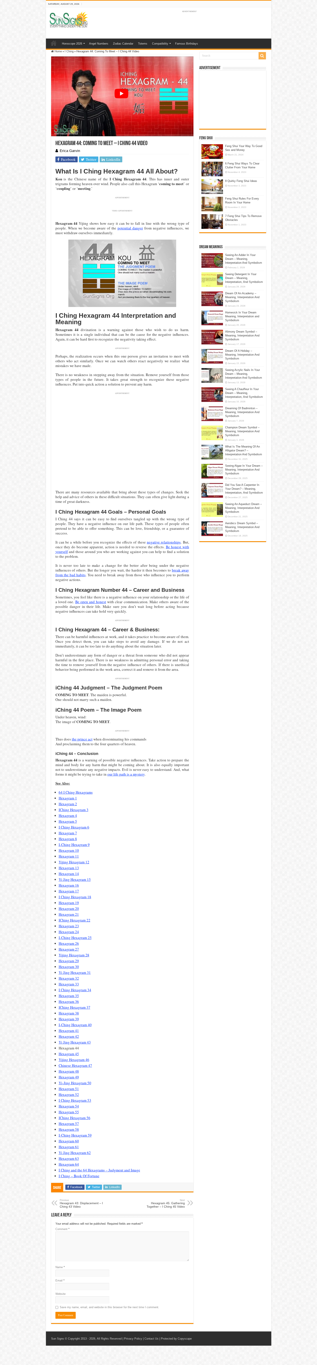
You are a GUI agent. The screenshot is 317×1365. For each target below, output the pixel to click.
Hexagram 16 (69, 885)
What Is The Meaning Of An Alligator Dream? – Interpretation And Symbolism (243, 450)
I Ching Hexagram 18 (75, 896)
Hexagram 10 (69, 850)
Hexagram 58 (69, 1129)
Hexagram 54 (69, 1106)
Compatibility (160, 43)
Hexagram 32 (69, 978)
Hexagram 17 (69, 891)
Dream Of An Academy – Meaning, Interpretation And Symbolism (242, 297)
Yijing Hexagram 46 (74, 1059)
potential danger (130, 228)
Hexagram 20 (69, 908)
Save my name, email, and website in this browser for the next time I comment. (109, 1307)
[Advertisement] (232, 100)
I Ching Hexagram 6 (74, 827)
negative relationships (164, 542)
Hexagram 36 (69, 1001)
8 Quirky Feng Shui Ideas (241, 181)
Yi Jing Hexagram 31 (75, 972)
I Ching (69, 51)
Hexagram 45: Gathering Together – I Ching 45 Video (166, 1203)
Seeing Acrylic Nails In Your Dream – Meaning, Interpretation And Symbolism (243, 373)
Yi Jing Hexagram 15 (75, 879)
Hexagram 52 (69, 1094)
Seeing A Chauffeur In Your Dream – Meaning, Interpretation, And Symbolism (244, 392)
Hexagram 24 (69, 931)
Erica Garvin (70, 151)
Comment (62, 1229)
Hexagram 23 (69, 925)
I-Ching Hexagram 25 (75, 937)
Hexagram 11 (69, 856)
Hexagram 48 (69, 1071)
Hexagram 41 (69, 1030)
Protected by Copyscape (176, 1338)
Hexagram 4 (68, 815)
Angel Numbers (98, 43)
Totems (142, 43)
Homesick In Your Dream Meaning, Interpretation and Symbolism (242, 316)
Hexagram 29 (69, 960)
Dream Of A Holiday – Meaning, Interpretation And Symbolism (242, 354)
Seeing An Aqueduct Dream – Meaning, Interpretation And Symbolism (243, 507)
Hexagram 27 (69, 949)
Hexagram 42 (69, 1036)
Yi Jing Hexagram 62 (75, 1152)
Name (60, 1267)
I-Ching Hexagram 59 (75, 1135)
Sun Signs (57, 1338)
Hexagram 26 (69, 943)
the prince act (82, 739)
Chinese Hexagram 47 (75, 1065)
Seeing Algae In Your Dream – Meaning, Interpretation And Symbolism (244, 469)
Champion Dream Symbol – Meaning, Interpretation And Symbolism (242, 431)
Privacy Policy (133, 1338)
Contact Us (151, 1338)
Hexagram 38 (69, 1013)
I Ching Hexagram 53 (75, 1100)
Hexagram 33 (69, 984)
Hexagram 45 (69, 1053)
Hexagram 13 (69, 867)
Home (53, 43)
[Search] (262, 55)
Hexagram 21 (69, 914)
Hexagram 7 (68, 832)
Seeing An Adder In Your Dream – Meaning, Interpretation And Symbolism (243, 258)
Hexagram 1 (68, 798)
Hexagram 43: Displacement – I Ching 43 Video (81, 1203)
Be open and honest (90, 601)
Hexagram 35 (69, 995)
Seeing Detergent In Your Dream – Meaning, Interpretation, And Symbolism (244, 278)
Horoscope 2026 (72, 43)
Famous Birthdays (186, 43)
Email (59, 1280)
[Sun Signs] (68, 19)
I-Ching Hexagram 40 (75, 1024)
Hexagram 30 (69, 966)
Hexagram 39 (69, 1018)
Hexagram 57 (69, 1123)
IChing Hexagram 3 (73, 809)
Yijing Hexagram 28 (74, 955)
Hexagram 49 (69, 1077)
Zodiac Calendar (123, 43)
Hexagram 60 (69, 1141)
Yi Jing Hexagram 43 (75, 1042)
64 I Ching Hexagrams (76, 792)
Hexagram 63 (69, 1158)
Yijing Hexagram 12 (74, 862)
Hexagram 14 (69, 873)
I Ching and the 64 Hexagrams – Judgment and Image (99, 1170)
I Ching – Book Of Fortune (79, 1175)
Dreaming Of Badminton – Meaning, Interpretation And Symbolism (242, 412)
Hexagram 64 (69, 1164)
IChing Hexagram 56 (74, 1117)
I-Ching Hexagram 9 (74, 844)
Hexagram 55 (69, 1111)
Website (60, 1293)
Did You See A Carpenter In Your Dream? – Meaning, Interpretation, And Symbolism (244, 488)
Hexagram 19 (69, 902)
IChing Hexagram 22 (74, 920)
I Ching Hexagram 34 (75, 989)
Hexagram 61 (69, 1146)
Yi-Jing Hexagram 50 (75, 1082)
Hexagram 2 (68, 803)
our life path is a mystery (126, 774)
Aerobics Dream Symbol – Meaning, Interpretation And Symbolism (242, 527)
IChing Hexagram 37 (74, 1007)
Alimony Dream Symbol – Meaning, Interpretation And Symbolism (242, 335)
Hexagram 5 (68, 821)
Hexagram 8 (68, 838)
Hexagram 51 (69, 1088)
